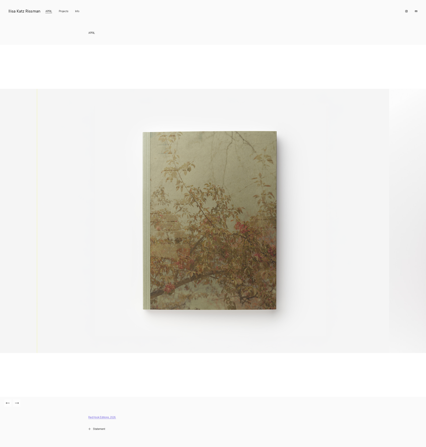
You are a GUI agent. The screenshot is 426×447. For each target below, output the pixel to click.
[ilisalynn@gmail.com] (416, 11)
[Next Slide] (16, 403)
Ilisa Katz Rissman (24, 11)
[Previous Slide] (7, 403)
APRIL (48, 11)
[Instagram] (406, 11)
